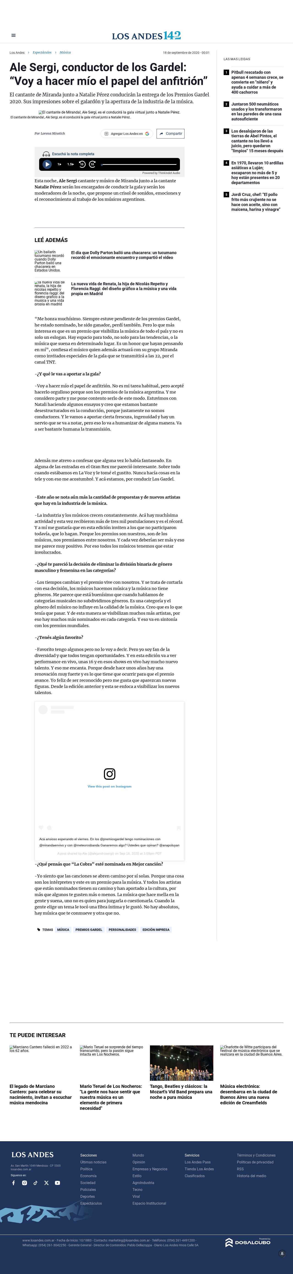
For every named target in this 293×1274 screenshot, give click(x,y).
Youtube (57, 1183)
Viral (136, 1196)
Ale (84, 853)
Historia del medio (251, 1176)
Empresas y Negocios (150, 1169)
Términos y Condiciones (256, 1155)
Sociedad (87, 1183)
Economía (88, 1176)
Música (63, 930)
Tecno (137, 1189)
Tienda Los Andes (199, 1169)
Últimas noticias (93, 1162)
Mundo (138, 1155)
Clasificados (195, 1176)
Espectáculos (42, 52)
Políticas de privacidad (255, 1162)
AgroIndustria (143, 1183)
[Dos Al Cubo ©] (248, 1246)
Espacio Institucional (149, 1203)
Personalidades (122, 930)
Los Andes (17, 52)
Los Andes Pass (198, 1162)
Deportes (87, 1196)
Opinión (139, 1162)
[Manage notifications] (282, 1253)
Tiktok (35, 1183)
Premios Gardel (89, 930)
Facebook (13, 1183)
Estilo (137, 1176)
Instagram (24, 1183)
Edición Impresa (156, 930)
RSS (240, 1169)
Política (86, 1169)
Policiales (88, 1189)
